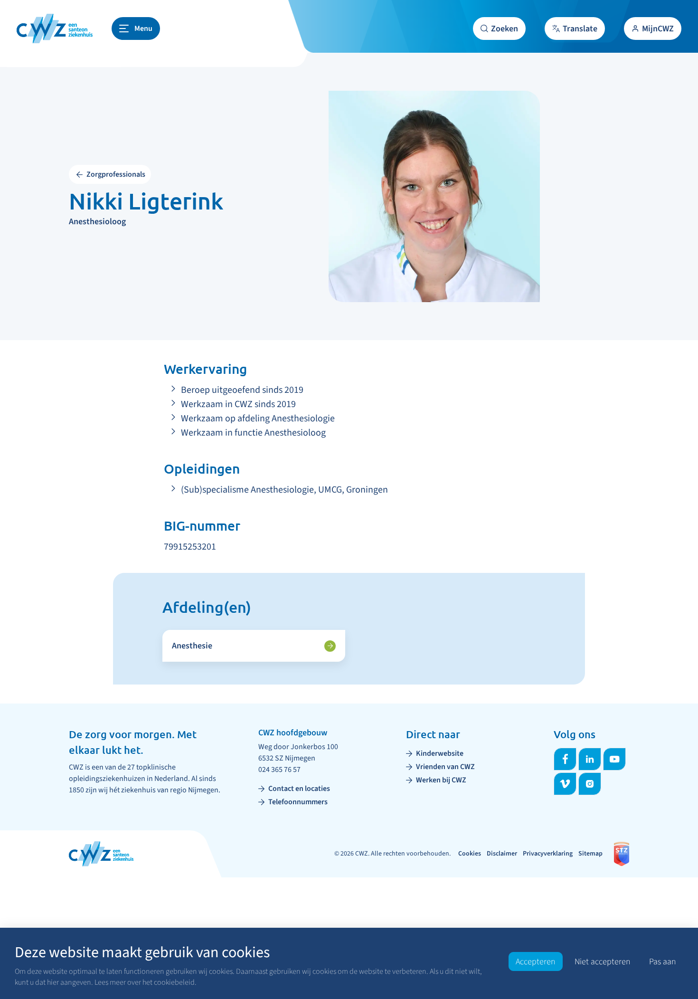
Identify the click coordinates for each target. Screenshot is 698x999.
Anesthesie (192, 646)
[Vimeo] (565, 783)
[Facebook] (565, 759)
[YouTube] (614, 759)
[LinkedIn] (589, 759)
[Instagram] (589, 783)
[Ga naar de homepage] (55, 28)
